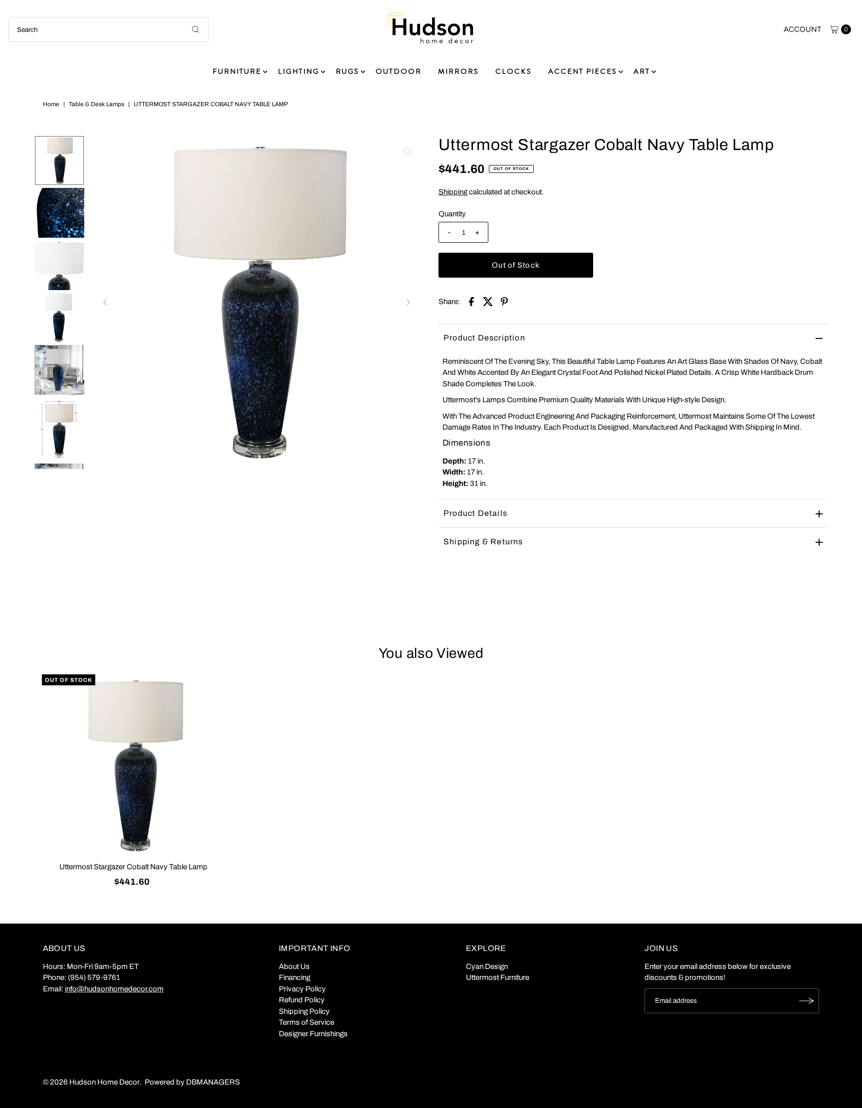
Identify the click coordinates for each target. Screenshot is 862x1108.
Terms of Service (306, 1022)
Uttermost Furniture (497, 977)
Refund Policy (302, 1000)
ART (642, 71)
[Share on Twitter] (487, 301)
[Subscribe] (806, 1000)
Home (51, 104)
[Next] (408, 302)
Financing (294, 977)
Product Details (475, 513)
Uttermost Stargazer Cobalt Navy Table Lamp (133, 867)
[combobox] (108, 29)
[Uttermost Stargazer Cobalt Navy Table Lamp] (133, 765)
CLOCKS (513, 71)
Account (802, 29)
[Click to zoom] (408, 151)
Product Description (484, 337)
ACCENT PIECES (582, 71)
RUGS (347, 71)
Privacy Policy (302, 989)
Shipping (452, 192)
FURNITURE (237, 71)
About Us (294, 966)
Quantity (452, 214)
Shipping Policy (304, 1011)
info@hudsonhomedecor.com (114, 989)
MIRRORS (458, 71)
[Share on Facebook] (471, 301)
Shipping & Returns (483, 541)
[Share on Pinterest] (504, 301)
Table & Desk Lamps (96, 104)
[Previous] (105, 302)
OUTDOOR (399, 71)
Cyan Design (487, 966)
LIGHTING (298, 71)
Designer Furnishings (313, 1034)
